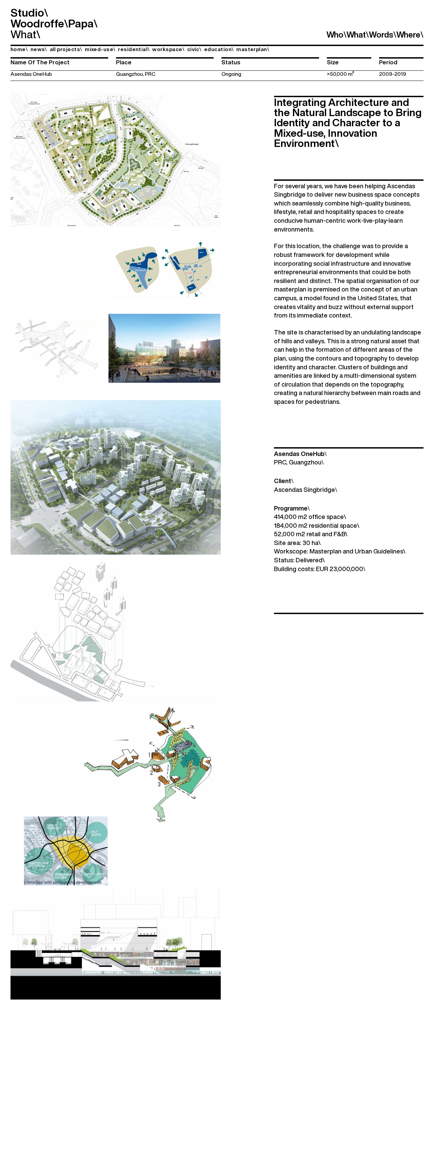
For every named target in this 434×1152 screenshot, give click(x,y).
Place (124, 62)
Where (409, 34)
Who (337, 34)
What (23, 34)
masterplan (252, 49)
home (19, 49)
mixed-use (100, 49)
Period (388, 62)
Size (333, 62)
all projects (66, 49)
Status (230, 62)
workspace (168, 49)
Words (382, 34)
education (219, 49)
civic (194, 49)
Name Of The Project (40, 62)
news (39, 49)
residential (134, 49)
